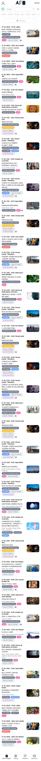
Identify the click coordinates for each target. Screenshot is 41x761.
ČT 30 (16, 14)
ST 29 (10, 14)
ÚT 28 (3, 14)
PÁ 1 (22, 14)
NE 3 (33, 14)
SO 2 (28, 14)
